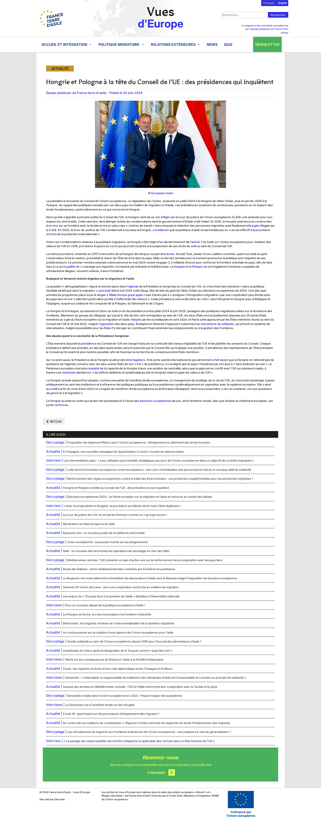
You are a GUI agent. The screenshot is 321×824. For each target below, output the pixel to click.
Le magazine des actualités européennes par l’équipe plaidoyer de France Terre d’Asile (265, 29)
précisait (105, 290)
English (282, 3)
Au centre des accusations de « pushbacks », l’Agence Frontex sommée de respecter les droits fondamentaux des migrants (146, 723)
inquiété (93, 368)
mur (55, 225)
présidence (89, 343)
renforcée (61, 405)
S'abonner (156, 773)
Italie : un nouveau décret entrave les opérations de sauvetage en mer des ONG (116, 551)
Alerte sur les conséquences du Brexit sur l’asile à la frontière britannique (114, 659)
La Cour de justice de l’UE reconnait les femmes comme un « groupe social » (115, 514)
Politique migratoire (119, 44)
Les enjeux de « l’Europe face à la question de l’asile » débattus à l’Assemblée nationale (121, 596)
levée (170, 254)
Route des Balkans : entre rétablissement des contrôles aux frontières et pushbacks (119, 569)
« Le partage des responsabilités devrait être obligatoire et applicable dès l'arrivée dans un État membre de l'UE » (139, 741)
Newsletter (267, 44)
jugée (256, 225)
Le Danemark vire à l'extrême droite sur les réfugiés (100, 705)
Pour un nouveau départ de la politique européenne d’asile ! (105, 605)
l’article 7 (196, 242)
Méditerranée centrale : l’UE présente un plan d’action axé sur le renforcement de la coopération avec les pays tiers (144, 560)
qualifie (70, 266)
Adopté (136, 319)
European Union (162, 193)
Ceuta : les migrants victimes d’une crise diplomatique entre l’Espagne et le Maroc (118, 668)
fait (217, 360)
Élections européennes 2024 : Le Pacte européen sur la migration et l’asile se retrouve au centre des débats (139, 496)
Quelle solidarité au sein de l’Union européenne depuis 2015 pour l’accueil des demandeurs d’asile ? (134, 641)
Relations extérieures (173, 44)
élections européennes (155, 401)
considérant (160, 230)
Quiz (228, 44)
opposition (107, 324)
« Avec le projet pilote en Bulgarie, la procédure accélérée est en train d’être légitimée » (122, 506)
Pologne (197, 266)
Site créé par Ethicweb (52, 799)
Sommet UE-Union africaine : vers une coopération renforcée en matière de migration (121, 587)
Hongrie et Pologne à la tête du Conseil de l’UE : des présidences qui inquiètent (116, 487)
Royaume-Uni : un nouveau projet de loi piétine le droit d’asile (104, 533)
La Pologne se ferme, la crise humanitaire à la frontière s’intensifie (107, 614)
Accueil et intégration (64, 44)
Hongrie (179, 266)
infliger (165, 217)
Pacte (79, 319)
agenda (133, 286)
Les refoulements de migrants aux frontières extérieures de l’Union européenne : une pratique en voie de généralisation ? (149, 732)
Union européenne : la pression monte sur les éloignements (107, 542)
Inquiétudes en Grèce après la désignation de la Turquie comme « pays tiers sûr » (117, 650)
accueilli (51, 389)
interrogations (135, 360)
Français (268, 3)
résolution (69, 372)
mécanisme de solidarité (217, 324)
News (212, 44)
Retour (55, 421)
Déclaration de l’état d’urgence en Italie (89, 524)
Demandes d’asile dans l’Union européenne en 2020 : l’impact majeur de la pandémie (124, 695)
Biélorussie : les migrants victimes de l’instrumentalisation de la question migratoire (118, 623)
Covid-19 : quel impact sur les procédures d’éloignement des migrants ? (111, 713)
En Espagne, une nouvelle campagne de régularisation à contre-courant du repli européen (123, 451)
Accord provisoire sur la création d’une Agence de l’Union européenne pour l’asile (118, 632)
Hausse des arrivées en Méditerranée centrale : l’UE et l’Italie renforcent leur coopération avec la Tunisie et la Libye (140, 686)
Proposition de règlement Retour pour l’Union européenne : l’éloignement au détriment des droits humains (138, 442)
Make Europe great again (126, 295)
